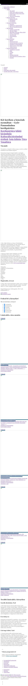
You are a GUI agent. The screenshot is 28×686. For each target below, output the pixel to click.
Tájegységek (7, 8)
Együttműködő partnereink (10, 660)
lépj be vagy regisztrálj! (11, 656)
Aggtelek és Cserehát (15, 49)
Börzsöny (12, 24)
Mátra (11, 53)
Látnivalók (7, 309)
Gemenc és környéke (14, 29)
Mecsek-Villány (13, 31)
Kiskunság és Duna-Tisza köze (17, 13)
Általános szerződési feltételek (11, 667)
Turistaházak (8, 312)
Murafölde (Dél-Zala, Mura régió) (18, 32)
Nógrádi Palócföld (14, 55)
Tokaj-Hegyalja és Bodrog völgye (18, 56)
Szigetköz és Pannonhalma (16, 44)
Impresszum (6, 664)
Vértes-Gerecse (13, 47)
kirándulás (6, 133)
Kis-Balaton (12, 21)
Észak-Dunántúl (10, 39)
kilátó (18, 131)
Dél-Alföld (12, 11)
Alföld (8, 9)
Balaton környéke (11, 17)
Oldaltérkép (6, 661)
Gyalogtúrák (8, 304)
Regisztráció (6, 669)
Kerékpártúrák (8, 306)
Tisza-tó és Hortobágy (15, 16)
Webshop (6, 671)
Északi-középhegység (12, 48)
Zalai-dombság (13, 36)
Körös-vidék (12, 15)
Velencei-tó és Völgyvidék (16, 45)
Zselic (11, 37)
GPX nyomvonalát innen (19, 263)
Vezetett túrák (8, 310)
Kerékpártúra (8, 131)
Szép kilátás (15, 139)
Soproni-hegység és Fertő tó (16, 43)
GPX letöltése (4, 292)
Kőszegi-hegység (14, 41)
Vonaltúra (6, 142)
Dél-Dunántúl (10, 28)
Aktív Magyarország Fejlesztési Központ (16, 676)
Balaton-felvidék (13, 19)
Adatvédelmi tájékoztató (9, 665)
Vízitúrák (7, 307)
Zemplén (12, 57)
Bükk (11, 51)
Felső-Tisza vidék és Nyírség (16, 12)
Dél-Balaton (12, 20)
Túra (24, 139)
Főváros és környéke (11, 23)
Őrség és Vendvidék (14, 33)
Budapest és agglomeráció (16, 25)
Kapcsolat (6, 663)
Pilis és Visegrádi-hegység (16, 27)
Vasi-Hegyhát (13, 35)
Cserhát (11, 52)
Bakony (11, 40)
